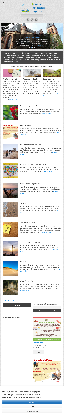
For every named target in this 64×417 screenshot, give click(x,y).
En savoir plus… (47, 120)
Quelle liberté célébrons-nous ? (31, 152)
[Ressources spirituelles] (32, 80)
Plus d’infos (38, 359)
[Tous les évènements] (12, 80)
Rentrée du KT (39, 350)
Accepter (32, 402)
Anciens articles (8, 308)
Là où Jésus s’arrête (26, 288)
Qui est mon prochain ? (28, 113)
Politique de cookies (31, 415)
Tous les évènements (10, 86)
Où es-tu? (23, 269)
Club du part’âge (26, 133)
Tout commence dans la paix (30, 249)
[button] (61, 388)
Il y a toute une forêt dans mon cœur (33, 171)
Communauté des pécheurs (30, 191)
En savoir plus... (40, 53)
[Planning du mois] (32, 39)
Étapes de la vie (48, 86)
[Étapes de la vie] (52, 80)
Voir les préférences (32, 411)
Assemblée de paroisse (28, 230)
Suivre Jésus (24, 210)
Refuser (32, 406)
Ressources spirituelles (30, 86)
